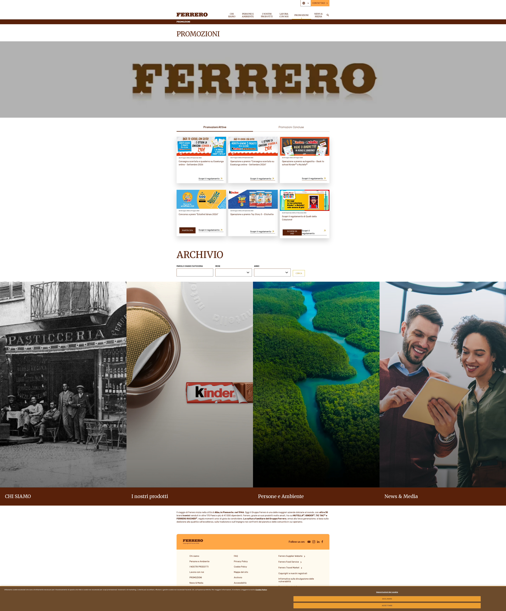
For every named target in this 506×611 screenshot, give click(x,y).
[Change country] (305, 3)
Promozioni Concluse (291, 127)
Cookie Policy (261, 590)
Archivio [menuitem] (238, 577)
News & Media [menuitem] (318, 15)
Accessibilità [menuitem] (240, 583)
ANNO (256, 266)
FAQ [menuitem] (236, 556)
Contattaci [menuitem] (318, 3)
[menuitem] (292, 556)
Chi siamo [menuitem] (231, 15)
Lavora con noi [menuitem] (283, 15)
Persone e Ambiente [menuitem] (248, 15)
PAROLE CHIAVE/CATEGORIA (190, 266)
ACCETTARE (387, 606)
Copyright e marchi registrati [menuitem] (292, 573)
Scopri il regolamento (209, 178)
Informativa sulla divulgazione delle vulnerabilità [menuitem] (296, 580)
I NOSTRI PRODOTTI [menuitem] (267, 15)
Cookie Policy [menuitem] (240, 566)
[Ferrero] (192, 15)
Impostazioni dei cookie (387, 592)
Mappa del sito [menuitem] (241, 572)
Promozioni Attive (214, 127)
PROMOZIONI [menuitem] (301, 15)
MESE (217, 266)
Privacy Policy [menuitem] (241, 561)
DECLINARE (387, 599)
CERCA (299, 273)
